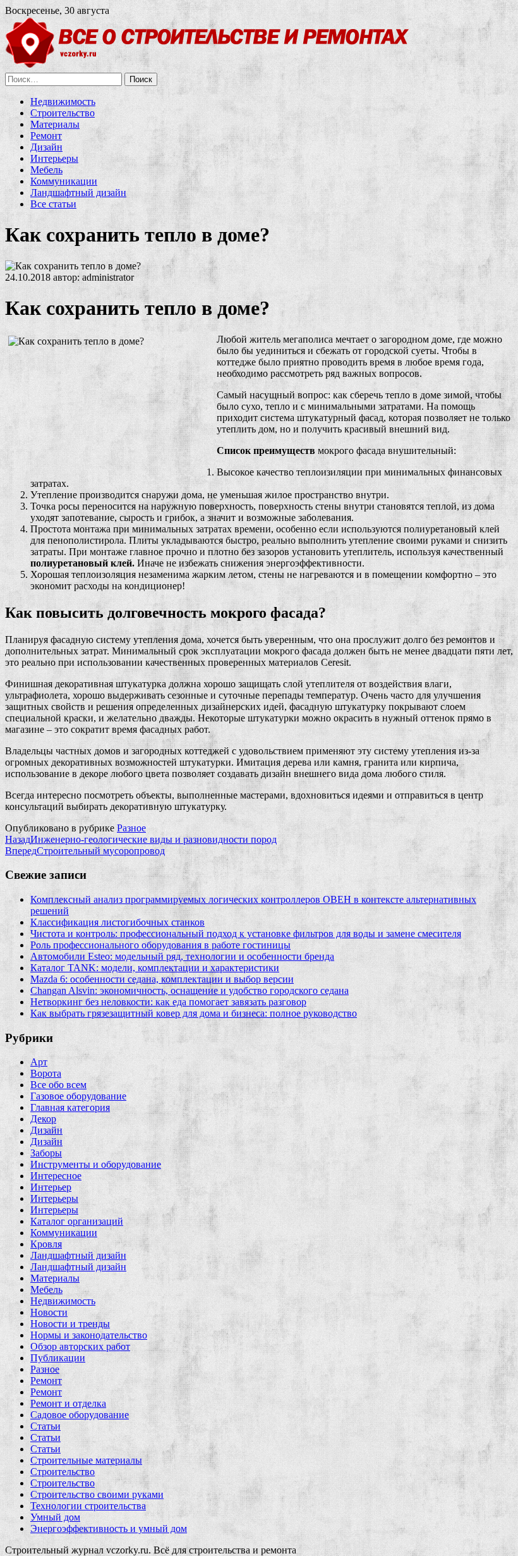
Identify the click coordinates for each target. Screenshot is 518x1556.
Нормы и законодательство (88, 1335)
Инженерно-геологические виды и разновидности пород (141, 839)
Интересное (55, 1175)
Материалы (55, 124)
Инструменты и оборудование (95, 1164)
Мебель (46, 169)
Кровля (46, 1244)
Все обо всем (58, 1084)
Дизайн (46, 147)
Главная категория (70, 1107)
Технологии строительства (88, 1505)
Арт (38, 1062)
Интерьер (50, 1187)
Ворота (45, 1073)
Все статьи (53, 204)
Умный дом (55, 1517)
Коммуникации (63, 181)
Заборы (46, 1153)
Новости (49, 1312)
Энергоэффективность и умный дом (108, 1528)
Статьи (45, 1426)
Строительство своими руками (97, 1494)
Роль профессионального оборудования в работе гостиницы (160, 945)
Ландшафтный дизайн (78, 192)
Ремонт (46, 135)
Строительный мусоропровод (85, 850)
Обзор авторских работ (80, 1346)
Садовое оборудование (79, 1414)
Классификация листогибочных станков (117, 922)
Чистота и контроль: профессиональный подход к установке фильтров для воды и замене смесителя (245, 933)
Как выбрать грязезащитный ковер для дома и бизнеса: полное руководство (193, 1013)
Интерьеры (54, 158)
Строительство (62, 112)
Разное (131, 828)
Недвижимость (62, 101)
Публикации (57, 1357)
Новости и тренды (70, 1323)
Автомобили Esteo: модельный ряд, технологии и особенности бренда (182, 956)
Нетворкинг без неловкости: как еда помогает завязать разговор (168, 1001)
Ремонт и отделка (68, 1403)
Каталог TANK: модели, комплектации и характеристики (154, 967)
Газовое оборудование (78, 1096)
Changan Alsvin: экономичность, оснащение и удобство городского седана (189, 990)
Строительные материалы (86, 1460)
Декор (43, 1118)
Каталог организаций (76, 1221)
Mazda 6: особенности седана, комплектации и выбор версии (162, 979)
